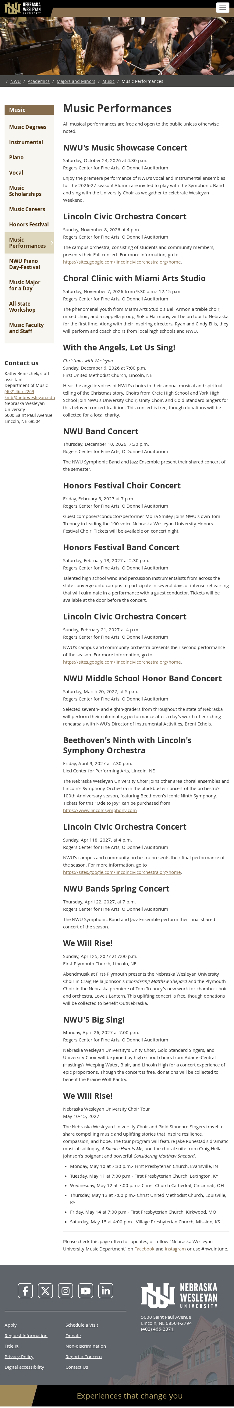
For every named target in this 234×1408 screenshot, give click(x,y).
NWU (15, 81)
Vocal (16, 172)
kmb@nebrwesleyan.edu (30, 397)
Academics (39, 81)
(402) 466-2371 (157, 1329)
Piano (16, 157)
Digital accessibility (24, 1367)
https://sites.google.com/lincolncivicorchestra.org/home (122, 262)
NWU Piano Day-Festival (24, 264)
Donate (73, 1335)
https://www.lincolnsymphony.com (100, 810)
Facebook (144, 1249)
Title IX (12, 1346)
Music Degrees (27, 126)
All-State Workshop (22, 306)
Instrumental (26, 142)
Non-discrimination (86, 1346)
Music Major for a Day (25, 285)
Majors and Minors (76, 81)
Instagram (175, 1249)
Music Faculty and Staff (26, 328)
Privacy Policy (19, 1356)
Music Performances (27, 242)
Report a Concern (84, 1356)
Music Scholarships (25, 190)
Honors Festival (29, 224)
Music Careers (27, 209)
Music (108, 81)
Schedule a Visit (82, 1325)
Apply (11, 1325)
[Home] (23, 8)
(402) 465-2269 (19, 391)
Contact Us (77, 1367)
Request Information (26, 1335)
